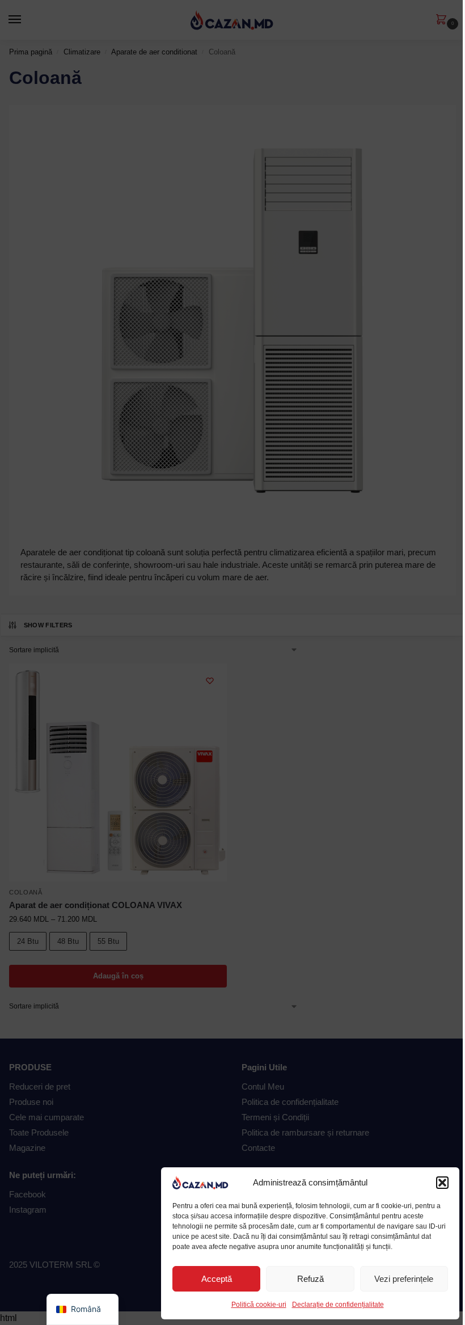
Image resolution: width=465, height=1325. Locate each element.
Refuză (310, 1279)
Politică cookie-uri (258, 1305)
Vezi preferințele (403, 1279)
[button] (442, 1182)
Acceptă (216, 1279)
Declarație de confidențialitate (338, 1305)
